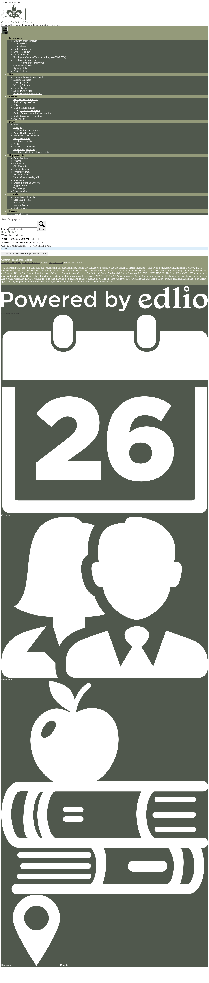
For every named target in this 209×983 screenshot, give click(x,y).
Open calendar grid (36, 253)
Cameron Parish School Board (28, 77)
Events (4, 248)
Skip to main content (11, 2)
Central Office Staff (22, 65)
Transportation (20, 191)
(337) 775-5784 (55, 262)
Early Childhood (21, 169)
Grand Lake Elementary (25, 197)
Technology (19, 188)
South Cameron (21, 208)
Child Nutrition (20, 166)
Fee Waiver (18, 118)
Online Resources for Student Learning (32, 113)
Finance (17, 161)
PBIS (16, 144)
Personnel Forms (21, 138)
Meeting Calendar (22, 79)
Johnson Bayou (20, 205)
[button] (16, 37)
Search (4, 229)
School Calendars (21, 52)
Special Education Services (26, 183)
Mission (23, 43)
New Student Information (25, 99)
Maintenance (19, 180)
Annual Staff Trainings (24, 133)
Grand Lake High (22, 199)
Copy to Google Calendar (13, 245)
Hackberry (18, 202)
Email (16, 124)
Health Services (21, 174)
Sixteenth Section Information (27, 93)
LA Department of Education (27, 130)
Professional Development (26, 135)
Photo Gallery (20, 71)
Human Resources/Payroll (26, 177)
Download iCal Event (40, 245)
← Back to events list (13, 253)
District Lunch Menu (30, 110)
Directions (65, 965)
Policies (17, 105)
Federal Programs (21, 172)
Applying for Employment (32, 63)
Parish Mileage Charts (24, 149)
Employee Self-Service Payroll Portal (31, 152)
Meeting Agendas (21, 82)
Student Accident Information (27, 116)
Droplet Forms (20, 214)
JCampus (17, 127)
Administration (20, 158)
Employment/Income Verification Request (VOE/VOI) (39, 57)
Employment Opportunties (26, 60)
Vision (23, 46)
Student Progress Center (25, 102)
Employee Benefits (22, 141)
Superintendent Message (25, 41)
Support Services (21, 185)
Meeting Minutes (21, 85)
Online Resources (22, 49)
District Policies (21, 54)
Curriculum (18, 163)
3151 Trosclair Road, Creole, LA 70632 (20, 262)
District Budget (20, 88)
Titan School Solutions (24, 107)
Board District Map (22, 90)
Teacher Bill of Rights (24, 146)
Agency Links (20, 68)
